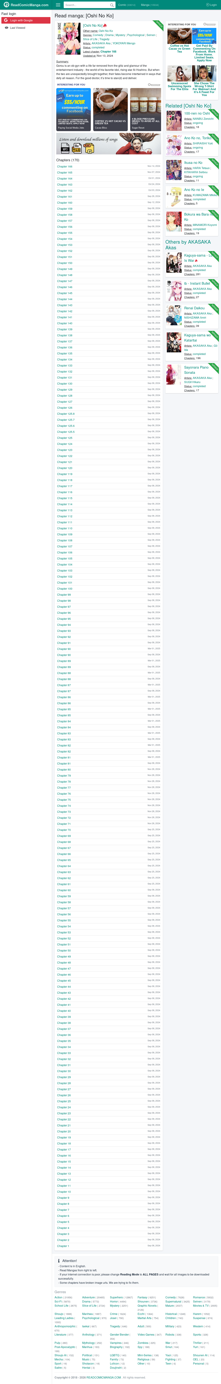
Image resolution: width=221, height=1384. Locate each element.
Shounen (147, 1301)
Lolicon (117, 1363)
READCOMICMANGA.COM (104, 1377)
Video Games (150, 1334)
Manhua (90, 1347)
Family (117, 1359)
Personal (201, 1363)
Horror (118, 1301)
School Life (66, 1305)
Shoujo (63, 1314)
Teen (170, 1363)
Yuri (199, 1347)
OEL (198, 1359)
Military (173, 1326)
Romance (203, 1297)
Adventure (93, 1297)
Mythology (92, 1343)
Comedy (98, 35)
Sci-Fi (62, 1301)
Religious (146, 1359)
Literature (64, 1334)
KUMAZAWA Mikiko (205, 195)
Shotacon (91, 1363)
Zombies (147, 1343)
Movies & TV (205, 1305)
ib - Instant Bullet (197, 283)
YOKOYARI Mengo (124, 43)
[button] (58, 4)
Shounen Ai (204, 1355)
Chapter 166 (108, 51)
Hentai (88, 1368)
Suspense (203, 1318)
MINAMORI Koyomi (205, 225)
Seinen (151, 35)
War (171, 1343)
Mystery (120, 35)
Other (144, 1363)
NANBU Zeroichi (203, 119)
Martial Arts (148, 1318)
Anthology (92, 1334)
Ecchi (145, 1314)
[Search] (112, 5)
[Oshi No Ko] (93, 25)
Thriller (201, 1343)
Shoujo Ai (64, 1355)
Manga (150, 5)
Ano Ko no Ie (194, 189)
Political (90, 1355)
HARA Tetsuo (201, 168)
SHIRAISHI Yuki (203, 143)
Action (63, 1297)
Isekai (89, 1326)
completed (98, 47)
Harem (201, 1314)
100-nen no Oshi (197, 113)
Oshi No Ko (106, 31)
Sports (200, 1334)
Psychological (136, 35)
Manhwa (91, 1314)
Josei (117, 1318)
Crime (118, 1314)
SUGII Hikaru (192, 382)
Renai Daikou (194, 307)
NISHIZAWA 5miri (195, 317)
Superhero (121, 1297)
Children (174, 1318)
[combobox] (90, 5)
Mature (173, 1305)
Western (201, 1326)
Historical (175, 1314)
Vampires (119, 1343)
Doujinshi (118, 1368)
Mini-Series (148, 1355)
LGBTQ (118, 1355)
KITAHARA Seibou (196, 172)
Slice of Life (90, 39)
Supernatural (177, 1301)
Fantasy (147, 1297)
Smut (172, 1347)
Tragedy (104, 39)
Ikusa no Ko (193, 162)
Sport (61, 1363)
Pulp (61, 1343)
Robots (173, 1334)
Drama (109, 35)
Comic (127, 5)
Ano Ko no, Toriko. (198, 137)
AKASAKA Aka (101, 43)
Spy (144, 1347)
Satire (60, 1368)
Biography (120, 1347)
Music (88, 1359)
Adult (144, 1326)
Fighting (173, 1359)
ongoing (198, 123)
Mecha (62, 1359)
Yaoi (171, 1355)
